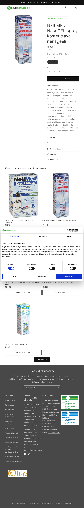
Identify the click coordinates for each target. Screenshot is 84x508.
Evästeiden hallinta (12, 456)
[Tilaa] (58, 387)
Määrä (49, 67)
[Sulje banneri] (81, 230)
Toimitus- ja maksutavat (9, 415)
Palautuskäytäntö (11, 433)
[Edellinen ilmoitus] (4, 2)
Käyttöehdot (58, 503)
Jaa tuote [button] (52, 137)
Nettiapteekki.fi (22, 503)
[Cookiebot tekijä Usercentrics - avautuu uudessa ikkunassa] (69, 230)
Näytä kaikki (42, 359)
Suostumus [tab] (14, 236)
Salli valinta (42, 276)
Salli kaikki (69, 276)
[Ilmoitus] (80, 2)
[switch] (32, 268)
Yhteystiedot (9, 409)
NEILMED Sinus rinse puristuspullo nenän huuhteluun (19, 221)
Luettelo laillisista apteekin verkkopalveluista (11, 449)
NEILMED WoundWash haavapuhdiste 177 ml (57, 282)
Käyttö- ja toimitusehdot (10, 422)
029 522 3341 (54, 433)
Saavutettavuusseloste (13, 461)
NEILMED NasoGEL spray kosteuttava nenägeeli (59, 220)
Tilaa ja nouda (10, 428)
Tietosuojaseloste (11, 442)
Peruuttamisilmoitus (12, 438)
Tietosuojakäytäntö (47, 503)
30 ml (53, 62)
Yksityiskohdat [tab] (42, 236)
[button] (4, 8)
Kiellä (15, 276)
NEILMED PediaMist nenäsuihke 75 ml (18, 344)
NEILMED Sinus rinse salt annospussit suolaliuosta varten (22, 283)
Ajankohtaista (10, 400)
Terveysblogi (9, 405)
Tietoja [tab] (69, 236)
